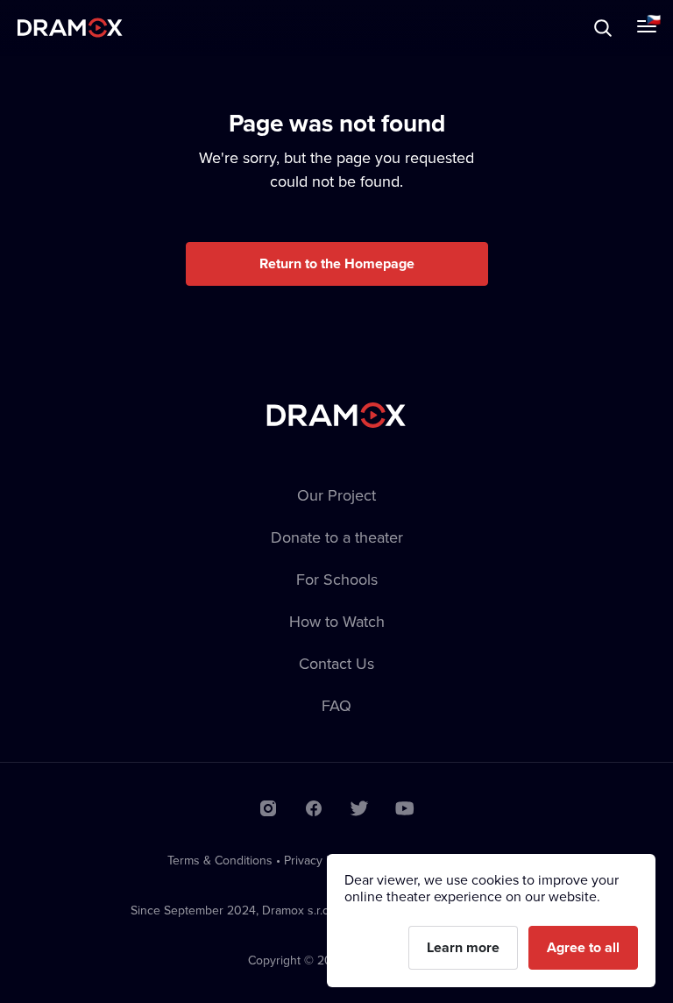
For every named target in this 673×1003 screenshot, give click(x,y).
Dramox (70, 28)
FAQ (336, 705)
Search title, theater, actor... (123, 28)
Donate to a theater (337, 537)
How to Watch (337, 621)
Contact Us (336, 663)
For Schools (337, 579)
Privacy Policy (321, 860)
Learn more (463, 947)
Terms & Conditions (220, 860)
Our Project (336, 495)
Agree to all (583, 947)
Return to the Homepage (336, 263)
